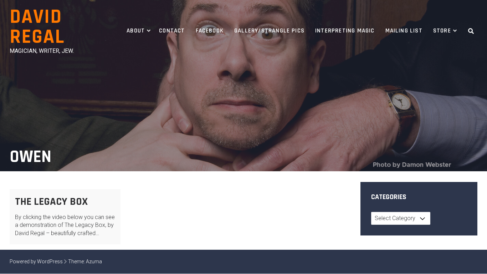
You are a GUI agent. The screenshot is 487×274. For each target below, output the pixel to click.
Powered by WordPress (36, 261)
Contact (172, 31)
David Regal (37, 27)
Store (442, 31)
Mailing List (403, 31)
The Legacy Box (51, 201)
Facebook (210, 31)
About (136, 31)
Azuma (94, 261)
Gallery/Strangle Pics (269, 31)
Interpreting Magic (344, 31)
